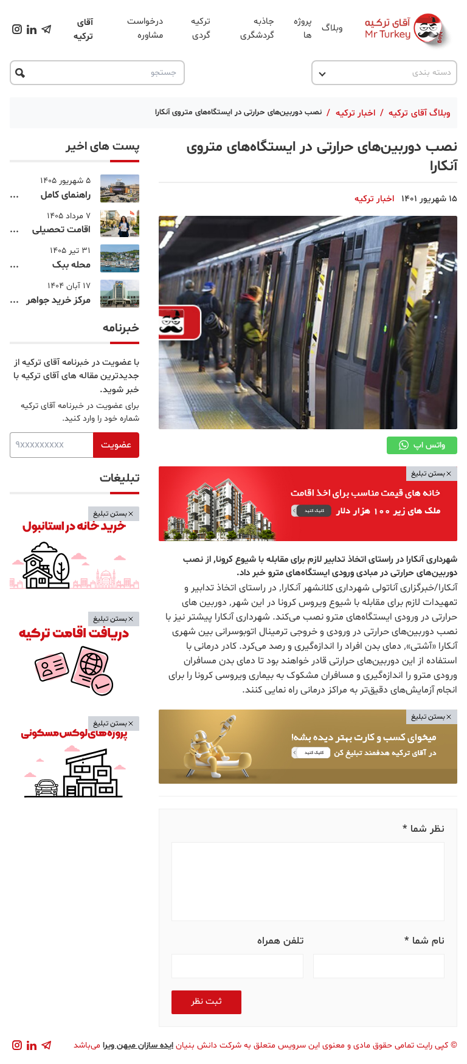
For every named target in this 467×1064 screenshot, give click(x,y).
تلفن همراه (280, 941)
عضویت (116, 445)
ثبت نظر (206, 1001)
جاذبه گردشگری (257, 28)
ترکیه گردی (200, 28)
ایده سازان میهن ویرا (138, 1045)
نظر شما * (424, 829)
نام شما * (424, 941)
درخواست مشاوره (145, 28)
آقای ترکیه (83, 29)
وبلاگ (332, 28)
